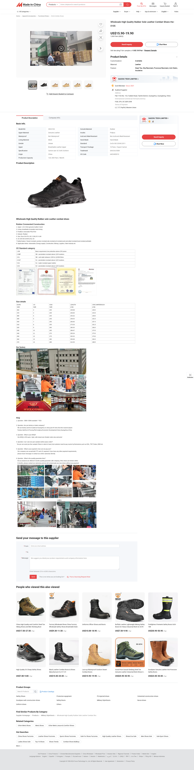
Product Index (136, 754)
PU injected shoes (103, 696)
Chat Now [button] (163, 44)
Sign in (175, 6)
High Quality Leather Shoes (111, 736)
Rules (176, 11)
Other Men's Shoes (24, 725)
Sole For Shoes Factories (89, 736)
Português (59, 756)
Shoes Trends (53, 742)
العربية (109, 756)
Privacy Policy (130, 761)
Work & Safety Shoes (57, 16)
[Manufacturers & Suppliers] (28, 4)
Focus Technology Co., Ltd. (82, 761)
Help (137, 11)
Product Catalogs (48, 691)
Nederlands (101, 756)
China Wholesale (88, 754)
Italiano (86, 756)
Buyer (126, 11)
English (44, 756)
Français (67, 756)
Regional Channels (123, 754)
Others (59, 704)
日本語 (122, 756)
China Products (53, 754)
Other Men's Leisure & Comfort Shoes (61, 725)
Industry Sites (111, 754)
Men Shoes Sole (146, 736)
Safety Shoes (20, 696)
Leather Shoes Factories (46, 736)
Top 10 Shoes (39, 742)
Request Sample (150, 50)
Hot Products (42, 754)
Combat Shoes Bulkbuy (71, 742)
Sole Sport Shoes (162, 736)
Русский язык (77, 756)
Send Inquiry (127, 44)
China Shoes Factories (25, 736)
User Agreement (109, 761)
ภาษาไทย (134, 756)
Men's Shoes (39, 725)
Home (18, 16)
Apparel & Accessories (29, 16)
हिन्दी (127, 756)
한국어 (115, 756)
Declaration (120, 761)
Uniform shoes (21, 704)
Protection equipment (64, 696)
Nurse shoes (141, 700)
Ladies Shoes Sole (24, 742)
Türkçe (141, 756)
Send (33, 577)
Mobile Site (145, 754)
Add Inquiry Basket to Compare (61, 94)
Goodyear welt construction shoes (28, 700)
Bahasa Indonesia (159, 756)
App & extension (150, 11)
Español (51, 756)
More (18, 746)
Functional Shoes (43, 16)
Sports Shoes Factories (68, 736)
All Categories (24, 11)
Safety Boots (61, 700)
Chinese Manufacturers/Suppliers (70, 754)
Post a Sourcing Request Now (78, 577)
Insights (153, 754)
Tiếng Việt (148, 756)
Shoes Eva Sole (131, 736)
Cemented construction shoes (147, 696)
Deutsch (92, 756)
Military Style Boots (103, 700)
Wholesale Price (100, 754)
